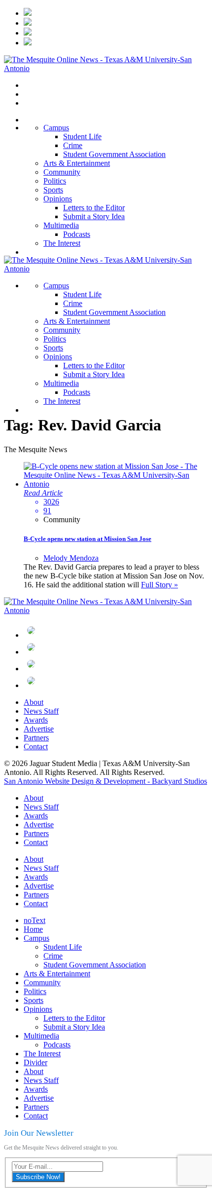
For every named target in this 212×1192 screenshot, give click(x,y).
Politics (54, 181)
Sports (53, 190)
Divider (35, 1062)
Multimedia (61, 225)
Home (33, 929)
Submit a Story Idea (94, 216)
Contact (36, 746)
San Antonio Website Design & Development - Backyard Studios (105, 781)
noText (34, 920)
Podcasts (76, 234)
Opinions (57, 198)
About (33, 702)
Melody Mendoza (71, 558)
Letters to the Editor (94, 207)
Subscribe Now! (38, 1177)
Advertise (39, 729)
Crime (72, 145)
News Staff (41, 711)
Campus (56, 127)
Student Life (82, 136)
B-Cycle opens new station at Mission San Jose (87, 538)
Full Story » (159, 584)
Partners (36, 737)
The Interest (61, 243)
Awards (36, 720)
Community (61, 172)
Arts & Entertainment (76, 163)
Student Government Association (114, 154)
